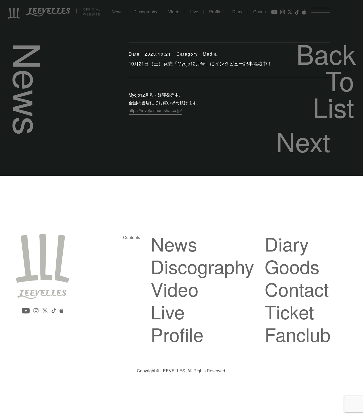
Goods (259, 12)
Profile (215, 12)
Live (194, 12)
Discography (145, 12)
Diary (237, 12)
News (117, 12)
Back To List (325, 80)
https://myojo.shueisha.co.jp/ (155, 110)
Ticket (289, 311)
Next (303, 140)
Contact (297, 288)
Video (173, 12)
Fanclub (298, 334)
